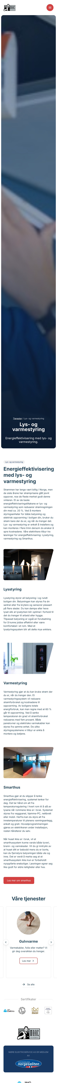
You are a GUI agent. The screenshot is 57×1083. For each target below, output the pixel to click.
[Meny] (49, 7)
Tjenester (17, 418)
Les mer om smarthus (19, 880)
